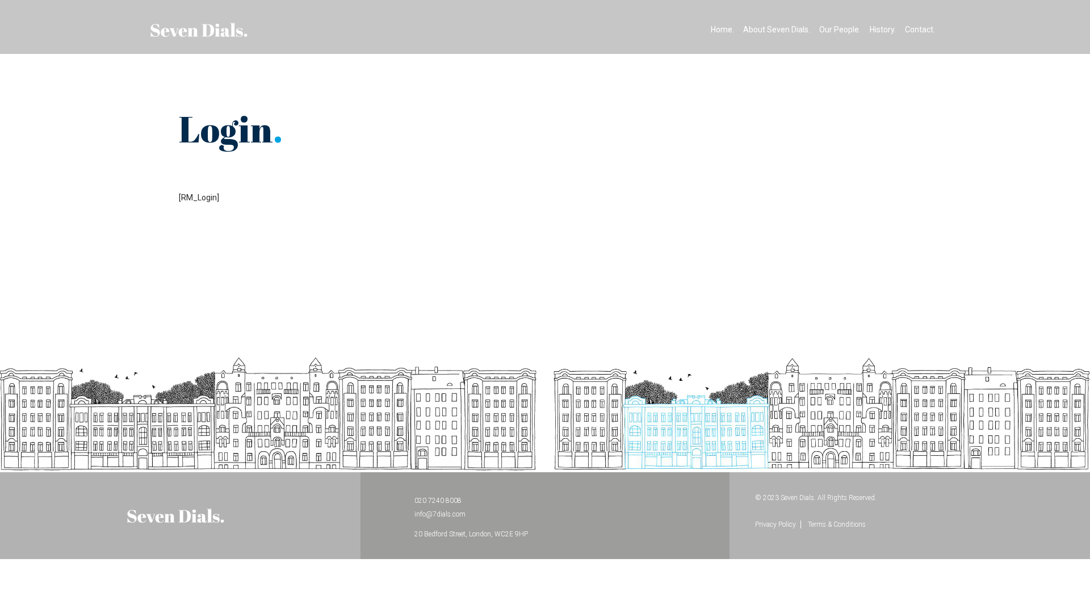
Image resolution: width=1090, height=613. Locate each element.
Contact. (920, 29)
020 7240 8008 (438, 501)
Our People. (840, 29)
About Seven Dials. (776, 29)
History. (883, 29)
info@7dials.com (440, 514)
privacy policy (775, 524)
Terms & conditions (837, 524)
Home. (722, 29)
